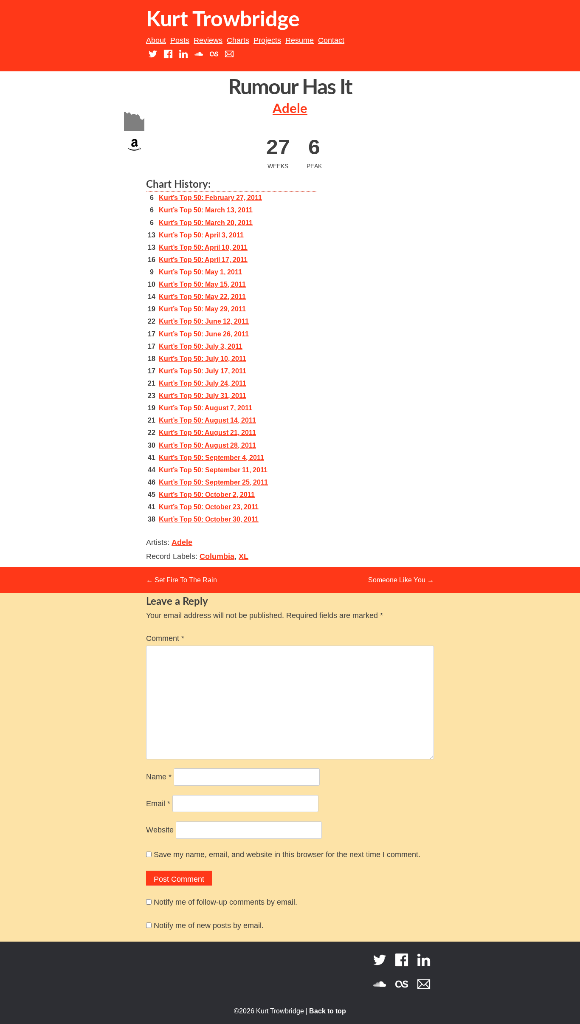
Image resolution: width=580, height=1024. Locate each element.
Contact (331, 40)
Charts (238, 40)
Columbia (217, 556)
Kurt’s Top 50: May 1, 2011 (200, 272)
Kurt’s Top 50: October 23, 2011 (209, 507)
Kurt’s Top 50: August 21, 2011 (207, 432)
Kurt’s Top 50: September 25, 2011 (213, 482)
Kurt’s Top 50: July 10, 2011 (202, 358)
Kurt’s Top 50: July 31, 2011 (202, 395)
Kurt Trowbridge (223, 20)
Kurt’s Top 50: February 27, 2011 (210, 197)
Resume (299, 40)
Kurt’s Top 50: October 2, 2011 (207, 494)
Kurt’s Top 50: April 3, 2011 (201, 235)
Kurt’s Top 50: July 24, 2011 (202, 383)
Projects (267, 40)
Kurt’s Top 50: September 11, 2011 (213, 470)
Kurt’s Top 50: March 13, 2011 (206, 210)
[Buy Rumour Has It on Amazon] (134, 152)
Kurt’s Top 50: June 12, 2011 (204, 321)
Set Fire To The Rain (181, 580)
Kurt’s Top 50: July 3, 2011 (200, 346)
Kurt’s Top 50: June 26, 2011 (204, 334)
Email (158, 803)
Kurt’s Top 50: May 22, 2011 (202, 296)
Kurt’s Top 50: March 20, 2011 (206, 222)
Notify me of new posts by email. (209, 925)
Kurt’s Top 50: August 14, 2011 (207, 420)
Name (159, 777)
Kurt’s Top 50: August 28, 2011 (207, 445)
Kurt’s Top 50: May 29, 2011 (202, 309)
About (156, 40)
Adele (290, 109)
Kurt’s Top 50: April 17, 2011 (203, 259)
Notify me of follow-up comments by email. (225, 902)
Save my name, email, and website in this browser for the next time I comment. (287, 854)
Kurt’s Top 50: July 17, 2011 (202, 371)
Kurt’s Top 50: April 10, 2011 (203, 247)
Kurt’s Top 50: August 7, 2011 (205, 408)
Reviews (208, 40)
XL (243, 556)
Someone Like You (401, 580)
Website (160, 830)
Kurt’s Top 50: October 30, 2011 (209, 519)
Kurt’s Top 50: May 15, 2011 (202, 284)
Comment (165, 638)
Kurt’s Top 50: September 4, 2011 (211, 457)
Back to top (327, 1011)
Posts (179, 40)
